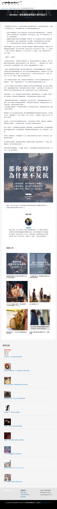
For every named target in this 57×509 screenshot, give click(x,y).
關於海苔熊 (24, 492)
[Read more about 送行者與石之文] (40, 291)
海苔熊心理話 (12, 8)
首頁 (2, 8)
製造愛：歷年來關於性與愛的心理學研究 (14, 440)
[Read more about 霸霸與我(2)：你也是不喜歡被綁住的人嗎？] (17, 319)
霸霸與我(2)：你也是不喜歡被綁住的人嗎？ (16, 332)
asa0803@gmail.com (46, 502)
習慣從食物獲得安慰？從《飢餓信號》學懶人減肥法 (17, 370)
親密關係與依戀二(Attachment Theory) (14, 467)
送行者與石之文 (34, 304)
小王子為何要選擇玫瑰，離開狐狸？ (13, 454)
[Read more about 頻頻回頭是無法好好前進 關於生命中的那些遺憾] (17, 263)
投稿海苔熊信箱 (25, 494)
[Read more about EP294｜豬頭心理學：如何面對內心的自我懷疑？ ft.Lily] (17, 291)
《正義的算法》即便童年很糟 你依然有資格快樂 (39, 276)
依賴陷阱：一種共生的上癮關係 (12, 412)
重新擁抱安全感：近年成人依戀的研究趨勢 (14, 398)
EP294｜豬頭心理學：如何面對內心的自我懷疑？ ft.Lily (16, 304)
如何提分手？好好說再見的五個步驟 (13, 357)
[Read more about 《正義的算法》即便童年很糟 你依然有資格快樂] (40, 263)
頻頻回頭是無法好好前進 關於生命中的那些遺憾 (16, 276)
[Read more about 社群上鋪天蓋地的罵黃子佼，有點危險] (40, 319)
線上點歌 (23, 496)
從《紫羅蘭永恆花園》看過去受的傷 (13, 481)
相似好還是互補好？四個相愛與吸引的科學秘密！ (16, 384)
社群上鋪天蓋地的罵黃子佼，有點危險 (39, 332)
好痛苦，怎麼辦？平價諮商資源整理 (13, 426)
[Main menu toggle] (54, 3)
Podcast (6, 8)
